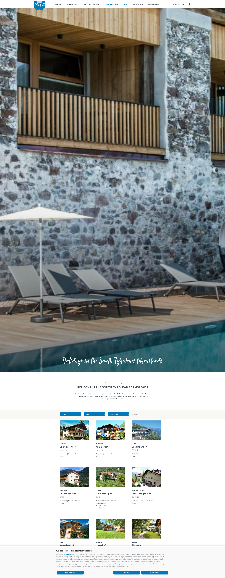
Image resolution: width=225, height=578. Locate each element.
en (183, 4)
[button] (168, 550)
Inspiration (137, 4)
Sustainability (155, 4)
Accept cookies (154, 572)
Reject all (126, 572)
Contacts (175, 4)
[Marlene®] (39, 10)
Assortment (73, 4)
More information (70, 572)
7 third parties (67, 554)
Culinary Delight (92, 4)
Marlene (59, 4)
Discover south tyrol (116, 4)
